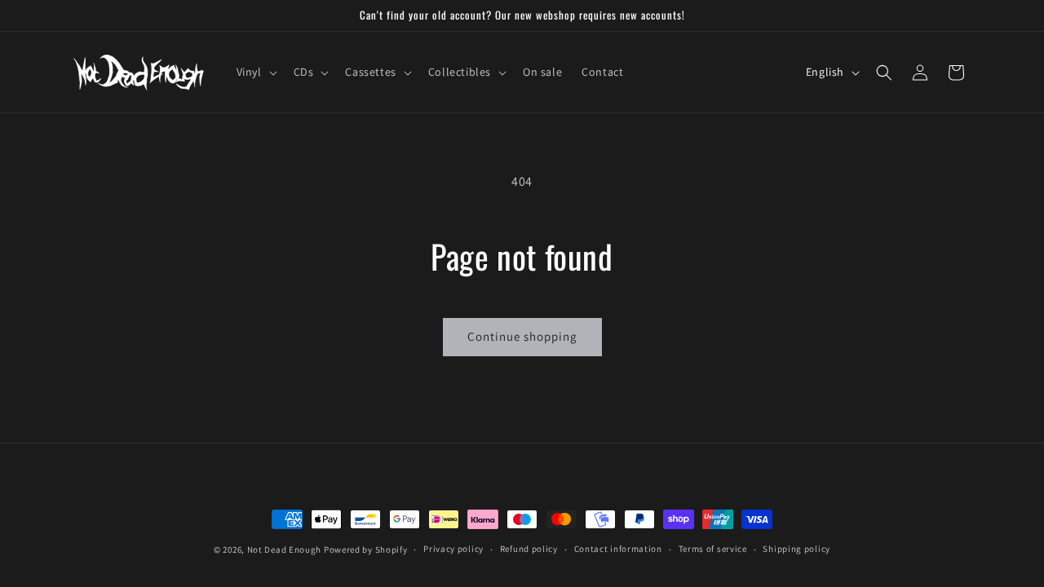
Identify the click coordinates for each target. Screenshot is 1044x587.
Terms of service (713, 548)
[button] (255, 72)
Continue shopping (522, 336)
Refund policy (529, 548)
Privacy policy (453, 548)
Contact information (618, 548)
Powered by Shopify (366, 549)
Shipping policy (796, 548)
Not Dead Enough (284, 549)
